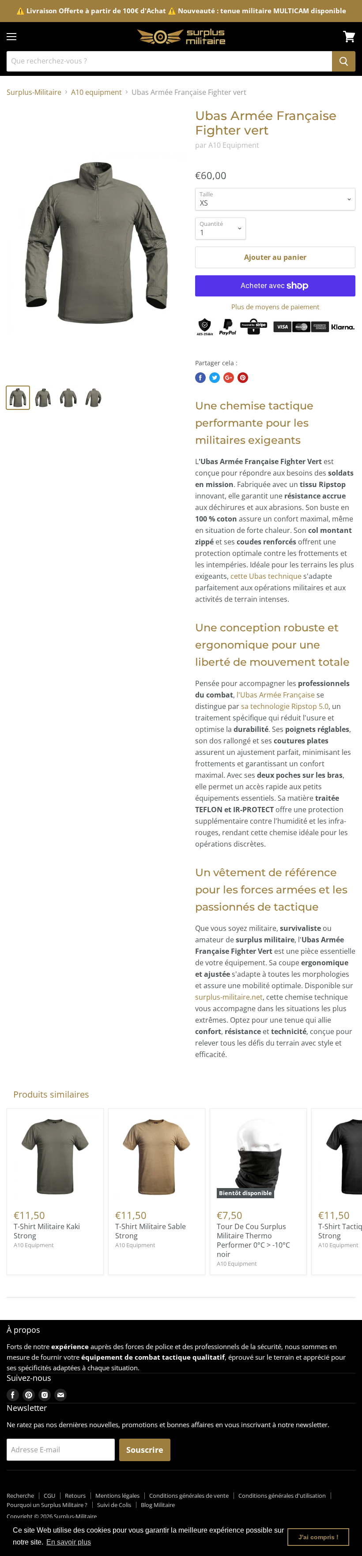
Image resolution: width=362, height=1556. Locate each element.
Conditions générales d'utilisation (282, 1496)
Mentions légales (117, 1496)
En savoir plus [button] (68, 1542)
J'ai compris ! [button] (318, 1537)
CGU (49, 1496)
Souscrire (144, 1449)
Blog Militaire (158, 1505)
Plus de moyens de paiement (275, 307)
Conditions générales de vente (189, 1496)
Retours (75, 1496)
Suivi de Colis (114, 1505)
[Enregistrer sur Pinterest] (243, 377)
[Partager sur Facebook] (200, 377)
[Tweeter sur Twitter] (214, 377)
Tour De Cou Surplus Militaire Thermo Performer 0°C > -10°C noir (253, 1240)
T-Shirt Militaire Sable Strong (150, 1231)
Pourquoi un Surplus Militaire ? (47, 1505)
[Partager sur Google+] (228, 377)
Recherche (20, 1496)
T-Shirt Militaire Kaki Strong (47, 1231)
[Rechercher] (343, 61)
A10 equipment (96, 92)
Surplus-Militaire (34, 92)
